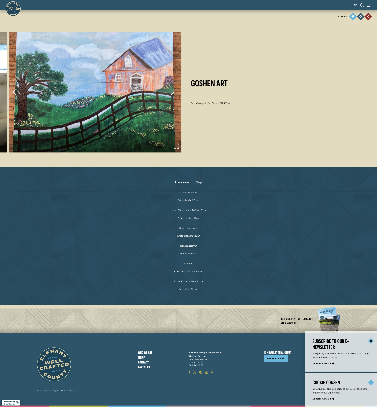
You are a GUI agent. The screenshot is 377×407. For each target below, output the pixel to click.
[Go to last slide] (14, 92)
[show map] (360, 16)
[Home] (54, 364)
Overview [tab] (182, 182)
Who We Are (145, 353)
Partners (144, 367)
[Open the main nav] (369, 5)
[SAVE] (353, 16)
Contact (143, 362)
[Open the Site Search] (362, 5)
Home (342, 16)
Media (141, 357)
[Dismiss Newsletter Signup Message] (371, 341)
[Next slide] (172, 92)
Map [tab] (198, 182)
